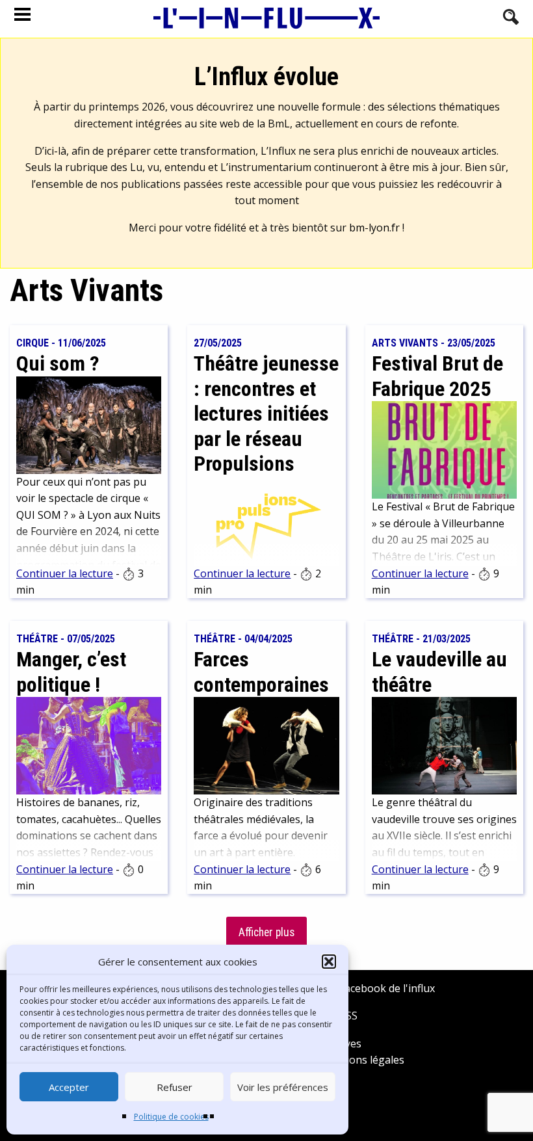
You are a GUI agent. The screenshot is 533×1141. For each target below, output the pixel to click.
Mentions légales (362, 1060)
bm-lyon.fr (374, 227)
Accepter (69, 1087)
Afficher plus (266, 932)
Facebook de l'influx (386, 988)
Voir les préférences (282, 1087)
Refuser (174, 1087)
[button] (328, 961)
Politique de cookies (171, 1116)
